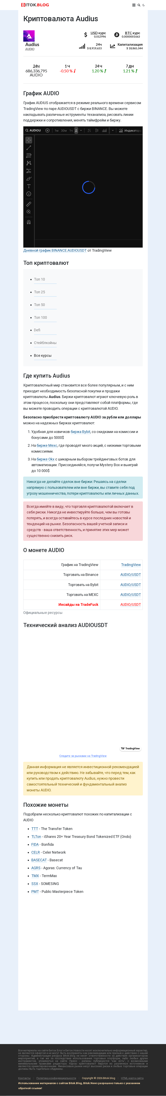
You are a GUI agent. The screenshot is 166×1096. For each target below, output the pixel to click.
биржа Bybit (80, 432)
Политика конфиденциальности (56, 1078)
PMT (35, 891)
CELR (35, 852)
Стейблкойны (45, 343)
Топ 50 (39, 305)
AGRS (35, 868)
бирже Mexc (47, 445)
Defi (37, 330)
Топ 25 (39, 292)
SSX (34, 884)
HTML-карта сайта (132, 1078)
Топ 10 (39, 279)
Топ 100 (40, 317)
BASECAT (39, 860)
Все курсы (43, 355)
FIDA (35, 844)
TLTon (36, 836)
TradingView (131, 565)
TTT (34, 829)
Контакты (24, 1078)
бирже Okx (45, 459)
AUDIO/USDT (130, 574)
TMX (35, 876)
